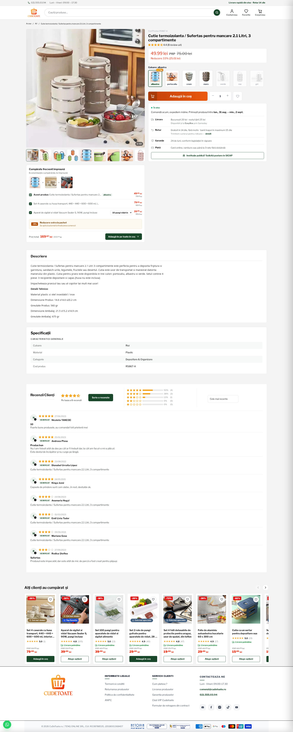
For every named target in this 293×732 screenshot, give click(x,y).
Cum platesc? (159, 683)
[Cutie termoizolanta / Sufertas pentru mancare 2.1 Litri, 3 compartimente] (85, 88)
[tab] (32, 155)
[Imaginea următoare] (140, 88)
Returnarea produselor (117, 689)
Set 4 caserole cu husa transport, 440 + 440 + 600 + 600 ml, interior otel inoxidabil (40, 633)
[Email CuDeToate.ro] (203, 707)
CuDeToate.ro (56, 726)
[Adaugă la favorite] (237, 96)
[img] (46, 416)
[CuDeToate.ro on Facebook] (211, 707)
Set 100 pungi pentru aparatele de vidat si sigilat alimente (107, 633)
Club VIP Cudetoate (163, 700)
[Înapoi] (258, 587)
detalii (208, 133)
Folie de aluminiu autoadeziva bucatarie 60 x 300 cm (210, 633)
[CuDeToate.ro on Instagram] (220, 707)
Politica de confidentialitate (119, 694)
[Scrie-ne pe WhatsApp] (7, 724)
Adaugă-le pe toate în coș (121, 236)
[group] (85, 88)
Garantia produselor (163, 694)
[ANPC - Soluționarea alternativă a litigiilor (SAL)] (180, 726)
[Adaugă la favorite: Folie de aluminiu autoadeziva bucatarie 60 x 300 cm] (222, 599)
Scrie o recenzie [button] (101, 397)
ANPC (108, 700)
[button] (155, 44)
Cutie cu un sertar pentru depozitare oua (244, 632)
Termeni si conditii (114, 683)
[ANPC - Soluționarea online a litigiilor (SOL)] (157, 726)
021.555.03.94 (38, 2)
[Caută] (217, 12)
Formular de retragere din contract (170, 705)
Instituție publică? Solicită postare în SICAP (209, 155)
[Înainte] (265, 587)
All (36, 24)
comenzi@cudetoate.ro (213, 689)
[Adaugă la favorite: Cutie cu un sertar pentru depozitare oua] (256, 599)
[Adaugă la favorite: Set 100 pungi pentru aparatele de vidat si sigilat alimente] (119, 599)
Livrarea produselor (162, 689)
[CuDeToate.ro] (34, 12)
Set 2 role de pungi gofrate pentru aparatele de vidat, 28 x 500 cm (143, 633)
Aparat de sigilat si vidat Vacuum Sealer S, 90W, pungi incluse (74, 633)
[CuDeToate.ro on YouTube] (237, 707)
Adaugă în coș (40, 658)
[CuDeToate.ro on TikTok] (228, 707)
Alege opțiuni (75, 658)
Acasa (28, 24)
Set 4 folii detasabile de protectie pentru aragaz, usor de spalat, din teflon (177, 633)
